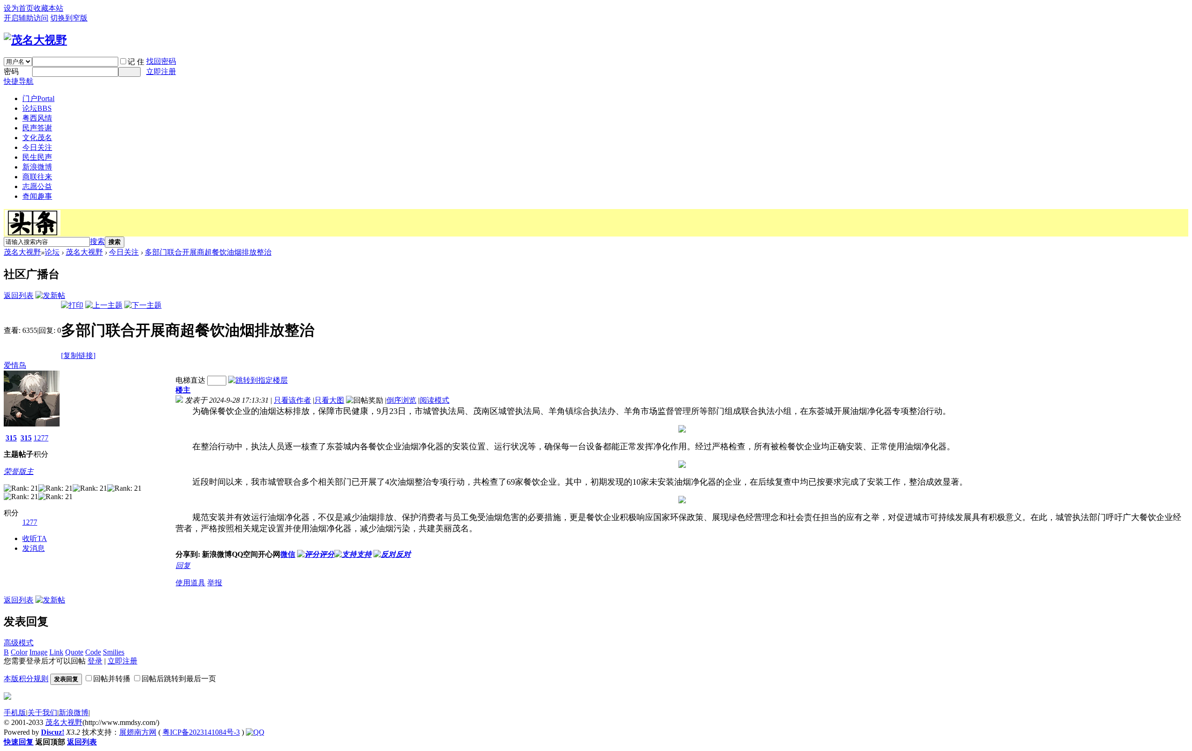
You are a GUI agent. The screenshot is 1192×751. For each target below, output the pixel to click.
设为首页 (19, 8)
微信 (287, 554)
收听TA (34, 538)
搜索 (97, 241)
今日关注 (37, 147)
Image (38, 652)
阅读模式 (434, 400)
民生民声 (37, 157)
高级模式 (19, 643)
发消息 (33, 548)
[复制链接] (78, 355)
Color (19, 652)
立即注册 (161, 71)
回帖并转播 (111, 679)
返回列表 (19, 295)
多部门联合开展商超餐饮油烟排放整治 (208, 252)
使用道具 (190, 583)
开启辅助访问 (26, 18)
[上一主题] (103, 305)
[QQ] (255, 732)
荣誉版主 (19, 471)
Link (56, 652)
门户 (38, 98)
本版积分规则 (26, 679)
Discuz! (52, 732)
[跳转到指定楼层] (258, 380)
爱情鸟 (15, 365)
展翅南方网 (137, 732)
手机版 (15, 713)
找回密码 (161, 61)
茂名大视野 (22, 252)
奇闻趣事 (37, 196)
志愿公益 (37, 186)
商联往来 (37, 177)
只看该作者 (292, 400)
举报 (214, 583)
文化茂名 (37, 138)
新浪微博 (37, 167)
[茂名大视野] (35, 40)
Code (93, 652)
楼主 (183, 390)
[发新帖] (50, 295)
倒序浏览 (401, 400)
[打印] (72, 305)
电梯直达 (190, 380)
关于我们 (42, 713)
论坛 (37, 108)
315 (11, 438)
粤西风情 (37, 118)
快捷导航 (19, 81)
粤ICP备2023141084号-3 (201, 732)
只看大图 (329, 400)
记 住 (136, 62)
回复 (183, 565)
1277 (41, 438)
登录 (95, 661)
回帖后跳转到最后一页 (179, 679)
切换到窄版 (69, 18)
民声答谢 (37, 128)
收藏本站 (48, 8)
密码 (11, 71)
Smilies (113, 652)
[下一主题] (143, 305)
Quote (74, 652)
